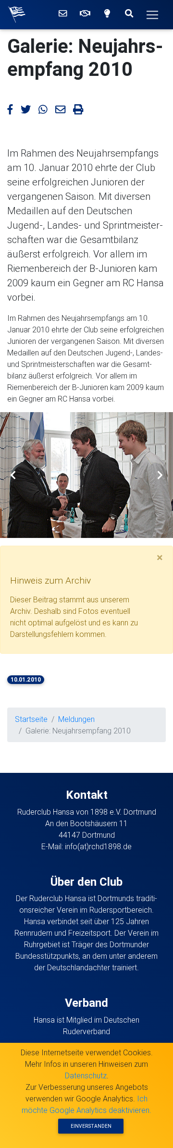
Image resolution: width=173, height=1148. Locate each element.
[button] (13, 475)
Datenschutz (86, 1075)
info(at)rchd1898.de (98, 846)
